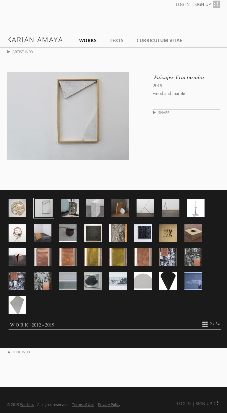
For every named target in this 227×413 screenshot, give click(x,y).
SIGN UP (202, 4)
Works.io (27, 404)
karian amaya (35, 39)
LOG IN (183, 4)
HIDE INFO (21, 352)
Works (88, 40)
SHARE (163, 112)
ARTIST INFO (22, 51)
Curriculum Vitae (159, 40)
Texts (117, 40)
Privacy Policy (109, 404)
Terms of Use (83, 404)
